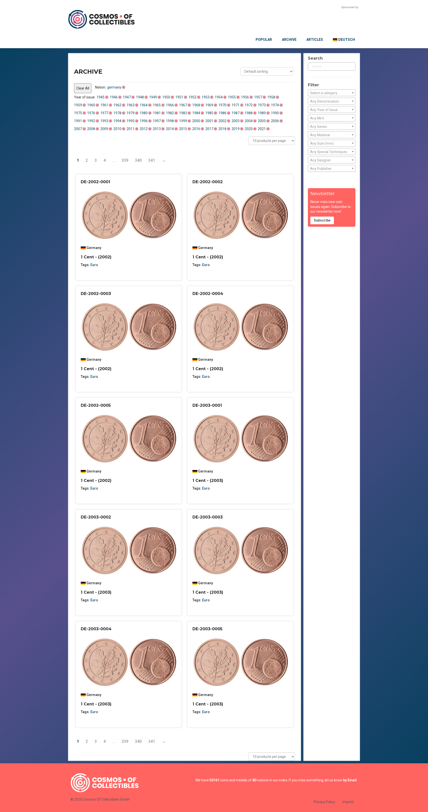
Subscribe (322, 220)
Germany (93, 248)
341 (151, 160)
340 (138, 160)
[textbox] (331, 93)
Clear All (82, 88)
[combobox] (331, 92)
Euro (94, 265)
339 (125, 160)
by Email (350, 780)
